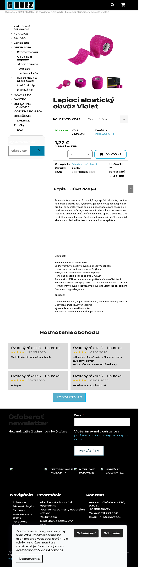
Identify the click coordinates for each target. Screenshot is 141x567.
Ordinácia (20, 510)
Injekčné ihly (26, 85)
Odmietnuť (86, 533)
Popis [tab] (60, 189)
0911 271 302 (108, 513)
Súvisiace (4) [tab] (83, 189)
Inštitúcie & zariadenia (22, 27)
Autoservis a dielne (22, 516)
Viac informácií (50, 550)
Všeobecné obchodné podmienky (56, 504)
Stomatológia (27, 52)
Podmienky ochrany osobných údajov (62, 511)
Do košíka (114, 154)
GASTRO (20, 99)
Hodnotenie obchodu (69, 332)
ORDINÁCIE (25, 89)
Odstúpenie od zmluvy (56, 520)
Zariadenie (21, 42)
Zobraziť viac (69, 397)
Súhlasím (112, 533)
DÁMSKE (23, 120)
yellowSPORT (105, 133)
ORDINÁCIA (22, 47)
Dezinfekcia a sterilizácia (27, 79)
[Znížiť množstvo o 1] (72, 154)
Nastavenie (29, 558)
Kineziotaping (28, 64)
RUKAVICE (21, 33)
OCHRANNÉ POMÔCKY (22, 105)
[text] (91, 210)
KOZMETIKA (22, 94)
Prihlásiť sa (89, 450)
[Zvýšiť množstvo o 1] (88, 154)
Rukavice (19, 502)
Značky (19, 125)
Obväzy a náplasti (24, 58)
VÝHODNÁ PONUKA (28, 111)
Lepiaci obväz (28, 73)
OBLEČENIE (22, 115)
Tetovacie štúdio (20, 523)
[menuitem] (26, 129)
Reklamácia (48, 516)
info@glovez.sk (110, 516)
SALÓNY (20, 38)
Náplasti (24, 68)
